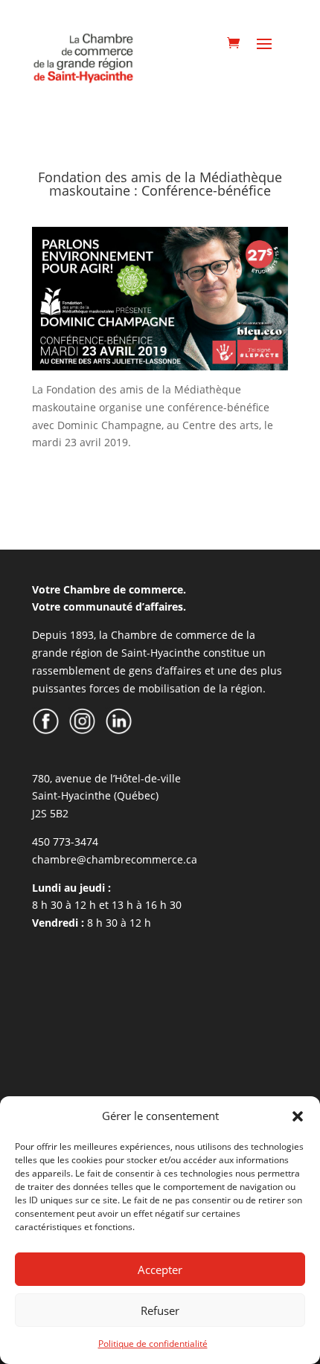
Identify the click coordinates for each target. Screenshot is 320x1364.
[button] (297, 1116)
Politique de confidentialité (153, 1343)
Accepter (160, 1269)
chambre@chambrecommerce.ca (114, 859)
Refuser (160, 1310)
